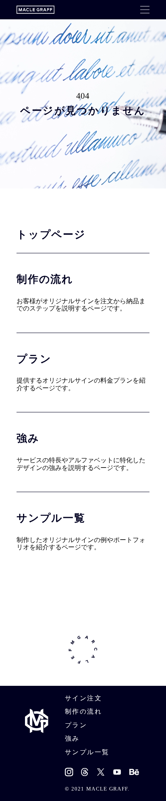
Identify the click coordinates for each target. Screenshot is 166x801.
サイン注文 (83, 698)
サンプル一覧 (87, 752)
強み (72, 738)
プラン (76, 725)
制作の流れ (83, 711)
